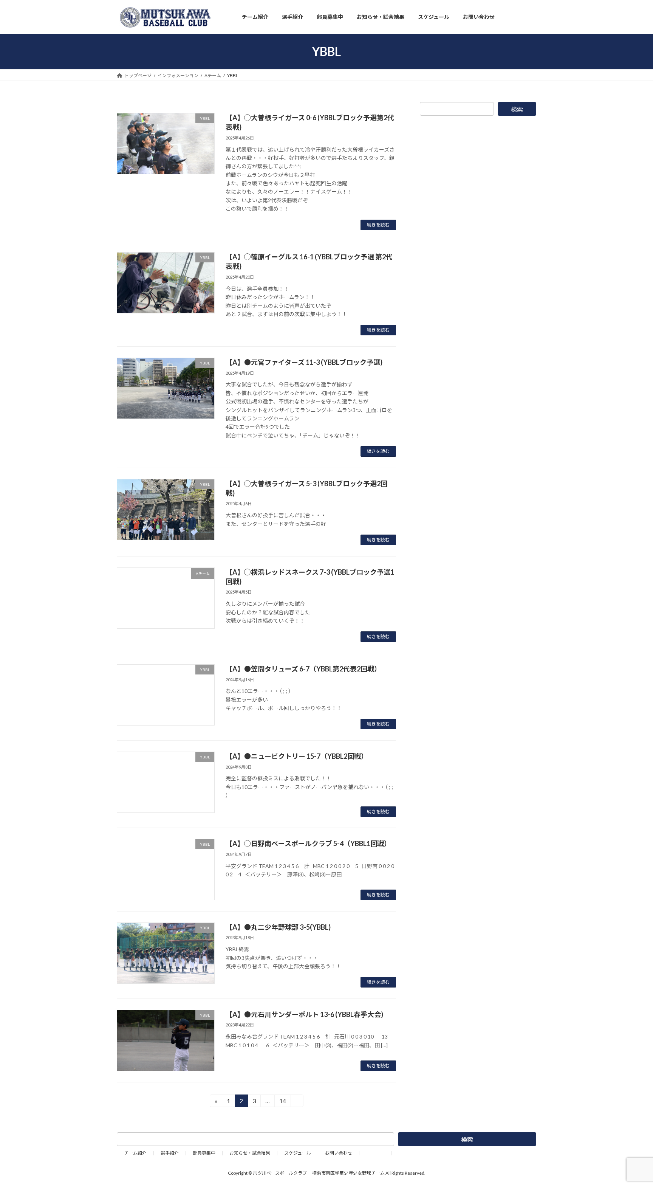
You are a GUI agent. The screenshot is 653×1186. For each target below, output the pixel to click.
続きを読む (378, 225)
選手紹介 (170, 1153)
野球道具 (375, 1153)
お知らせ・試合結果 (249, 1153)
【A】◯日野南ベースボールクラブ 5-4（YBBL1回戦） (308, 843)
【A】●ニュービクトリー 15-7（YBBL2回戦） (297, 756)
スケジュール (297, 1153)
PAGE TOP (631, 1143)
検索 (517, 109)
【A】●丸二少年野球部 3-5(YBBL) (278, 927)
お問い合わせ (338, 1153)
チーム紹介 (135, 1153)
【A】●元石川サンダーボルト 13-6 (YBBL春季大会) (304, 1014)
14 (282, 1102)
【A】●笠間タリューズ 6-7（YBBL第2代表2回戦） (303, 669)
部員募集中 (204, 1153)
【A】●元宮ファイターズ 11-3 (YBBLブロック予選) (304, 362)
